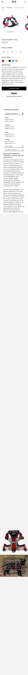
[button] (2, 2)
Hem (3, 7)
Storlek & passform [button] (11, 113)
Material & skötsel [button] (11, 149)
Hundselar (9, 7)
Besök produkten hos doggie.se (14, 96)
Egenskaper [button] (8, 146)
